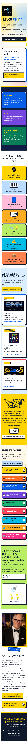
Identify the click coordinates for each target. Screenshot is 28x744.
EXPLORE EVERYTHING (14, 44)
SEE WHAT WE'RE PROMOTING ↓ (14, 39)
